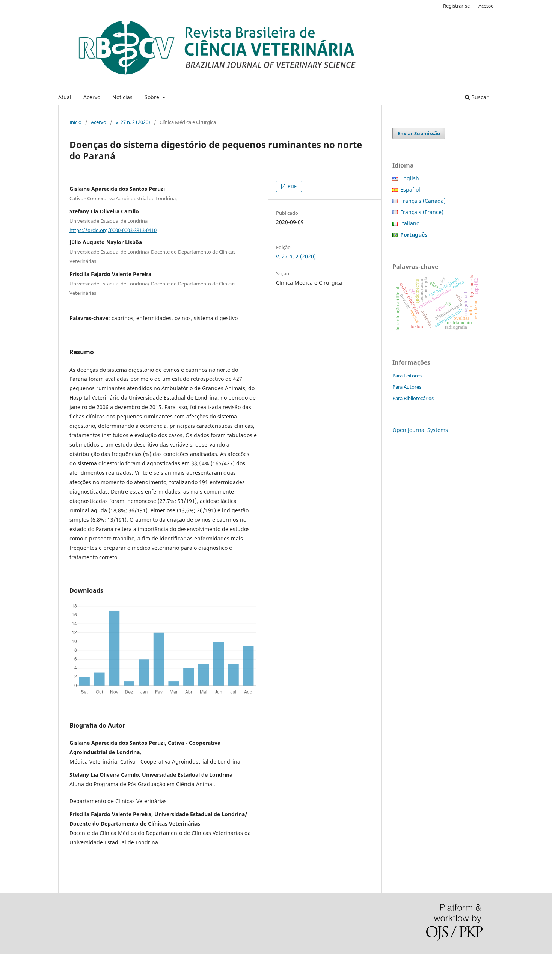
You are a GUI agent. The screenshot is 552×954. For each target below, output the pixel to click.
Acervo (91, 97)
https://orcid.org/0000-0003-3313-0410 (113, 230)
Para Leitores (407, 375)
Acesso (486, 5)
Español (410, 189)
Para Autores (406, 386)
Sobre (153, 97)
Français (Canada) (423, 200)
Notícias (122, 97)
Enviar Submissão (419, 133)
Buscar (479, 97)
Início (75, 122)
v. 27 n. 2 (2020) (133, 122)
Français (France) (421, 212)
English (409, 178)
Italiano (409, 223)
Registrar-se (456, 5)
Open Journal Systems (420, 429)
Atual (64, 97)
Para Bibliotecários (413, 398)
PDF (292, 186)
